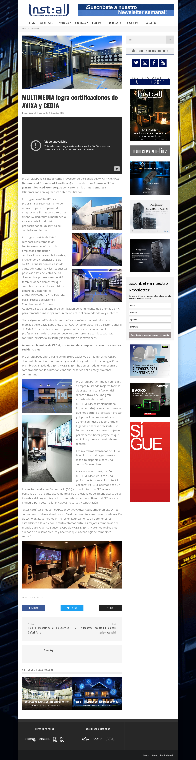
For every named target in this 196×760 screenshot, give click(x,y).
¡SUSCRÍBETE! (152, 22)
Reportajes (46, 22)
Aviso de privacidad (166, 755)
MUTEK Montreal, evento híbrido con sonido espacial (95, 628)
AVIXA (25, 598)
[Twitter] (136, 63)
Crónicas (80, 22)
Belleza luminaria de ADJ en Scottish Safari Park (48, 628)
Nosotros (146, 755)
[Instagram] (145, 63)
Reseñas (97, 22)
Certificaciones (44, 598)
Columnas (133, 22)
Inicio (32, 22)
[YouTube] (163, 63)
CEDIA (32, 598)
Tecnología (114, 22)
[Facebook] (154, 63)
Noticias (64, 22)
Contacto (154, 755)
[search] (170, 40)
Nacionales (41, 113)
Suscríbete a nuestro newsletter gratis (150, 335)
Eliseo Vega (28, 112)
